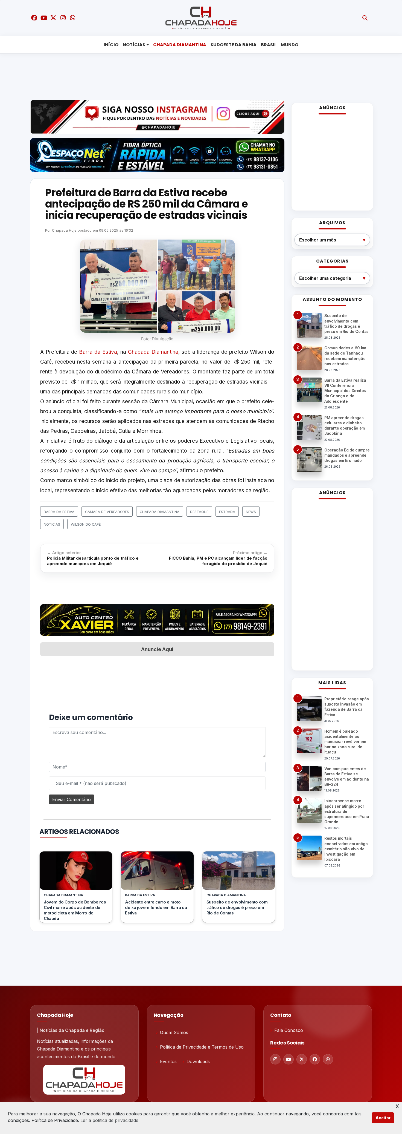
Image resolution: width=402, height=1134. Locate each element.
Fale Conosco (288, 1030)
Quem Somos (174, 1032)
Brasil (268, 45)
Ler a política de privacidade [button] (109, 1120)
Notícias (134, 45)
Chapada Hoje (64, 230)
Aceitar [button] (383, 1117)
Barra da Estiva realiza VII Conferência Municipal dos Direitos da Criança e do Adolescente (345, 391)
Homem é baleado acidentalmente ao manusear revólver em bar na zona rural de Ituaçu (345, 742)
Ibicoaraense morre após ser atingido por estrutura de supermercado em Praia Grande (346, 811)
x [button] (397, 1105)
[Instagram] (275, 1059)
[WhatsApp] (328, 1059)
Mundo (289, 45)
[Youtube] (288, 1059)
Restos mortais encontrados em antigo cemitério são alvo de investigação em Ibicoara (346, 849)
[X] (301, 1059)
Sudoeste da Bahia (234, 45)
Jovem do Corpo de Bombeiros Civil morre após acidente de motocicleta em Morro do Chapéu (75, 910)
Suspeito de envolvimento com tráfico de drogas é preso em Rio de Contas (237, 907)
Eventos (168, 1061)
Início (111, 45)
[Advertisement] (197, 75)
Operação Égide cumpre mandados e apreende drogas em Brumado (346, 455)
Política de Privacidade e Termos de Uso (202, 1047)
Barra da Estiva (98, 352)
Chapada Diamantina (179, 45)
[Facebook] (315, 1059)
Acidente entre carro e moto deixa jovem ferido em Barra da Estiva (156, 907)
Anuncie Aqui (157, 649)
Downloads (198, 1061)
